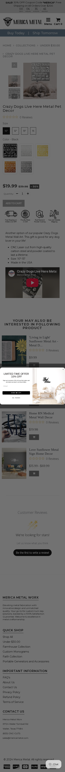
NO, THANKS (16, 397)
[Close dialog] (63, 369)
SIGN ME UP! (16, 393)
